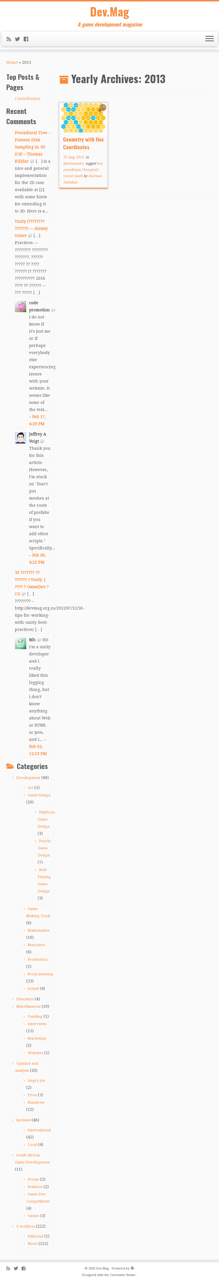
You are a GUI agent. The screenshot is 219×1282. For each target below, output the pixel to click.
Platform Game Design (46, 819)
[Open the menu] (209, 39)
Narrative (36, 945)
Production (37, 959)
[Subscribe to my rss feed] (11, 39)
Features (35, 1187)
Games (33, 1216)
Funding (35, 1016)
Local (32, 1144)
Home (12, 62)
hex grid (90, 170)
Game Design (39, 795)
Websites (35, 1053)
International (39, 1130)
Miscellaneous (28, 1006)
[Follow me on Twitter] (19, 39)
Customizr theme (122, 1275)
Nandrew (36, 1102)
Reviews (23, 1120)
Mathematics (38, 930)
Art (30, 788)
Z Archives (25, 1226)
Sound (33, 988)
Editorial (35, 1236)
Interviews (37, 1024)
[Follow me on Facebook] (28, 39)
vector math (73, 176)
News (32, 1244)
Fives (32, 1095)
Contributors (27, 98)
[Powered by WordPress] (132, 1267)
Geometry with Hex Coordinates (83, 143)
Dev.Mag (109, 11)
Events (33, 1179)
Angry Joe (36, 1080)
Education (25, 999)
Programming (40, 974)
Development (28, 778)
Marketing (37, 1038)
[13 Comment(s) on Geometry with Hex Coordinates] (103, 112)
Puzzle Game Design (44, 848)
